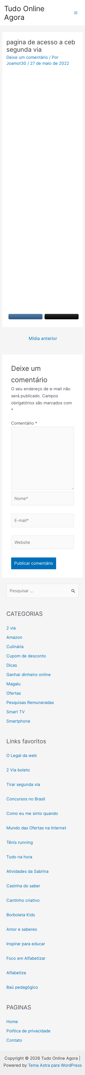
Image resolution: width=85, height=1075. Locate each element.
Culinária (15, 646)
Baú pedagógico (22, 987)
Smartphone (18, 721)
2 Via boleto (18, 770)
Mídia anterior (43, 338)
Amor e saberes (21, 929)
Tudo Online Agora (24, 13)
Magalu (13, 683)
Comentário (24, 423)
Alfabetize (16, 972)
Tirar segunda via (23, 784)
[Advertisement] (42, 115)
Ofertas (13, 693)
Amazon (14, 637)
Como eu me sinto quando (32, 813)
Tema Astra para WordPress (55, 1065)
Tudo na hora (19, 856)
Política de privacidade (28, 1030)
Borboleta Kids (20, 914)
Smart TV (15, 711)
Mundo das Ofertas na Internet (36, 827)
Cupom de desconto (26, 655)
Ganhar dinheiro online (28, 674)
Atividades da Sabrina (27, 871)
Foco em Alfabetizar (25, 958)
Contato (14, 1040)
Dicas (11, 665)
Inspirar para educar (25, 943)
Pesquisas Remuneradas (30, 702)
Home (12, 1021)
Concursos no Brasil (25, 798)
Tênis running (19, 842)
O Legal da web (21, 755)
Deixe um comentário (27, 57)
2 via (11, 628)
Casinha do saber (23, 885)
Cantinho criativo (23, 900)
